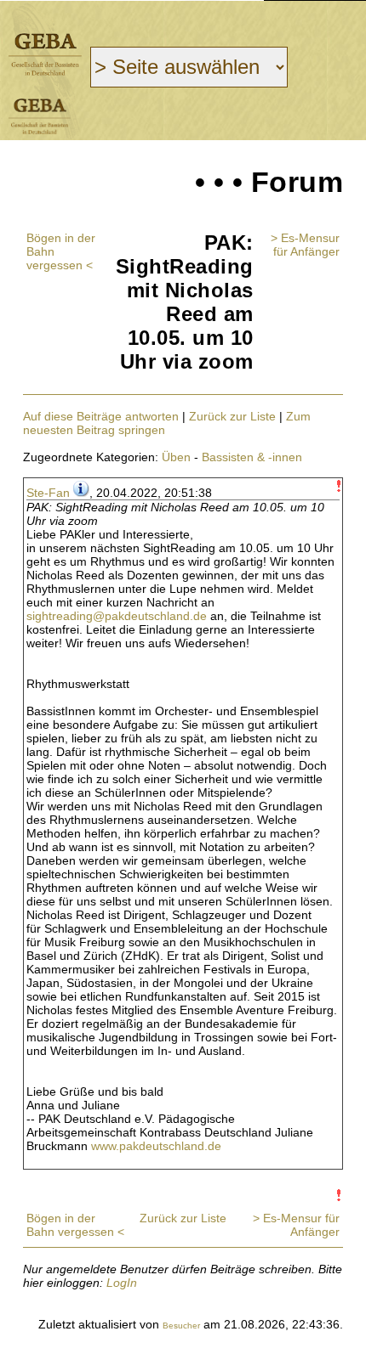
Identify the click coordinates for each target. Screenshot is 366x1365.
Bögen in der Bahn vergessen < (75, 1224)
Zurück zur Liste (232, 416)
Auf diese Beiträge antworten (101, 416)
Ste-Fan (48, 492)
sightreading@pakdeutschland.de (116, 616)
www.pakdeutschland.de (156, 1146)
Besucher (181, 1325)
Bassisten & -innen (252, 457)
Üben (176, 457)
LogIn (121, 1282)
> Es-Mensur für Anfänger (305, 244)
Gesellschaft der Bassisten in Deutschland (45, 54)
